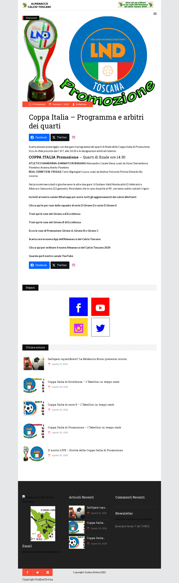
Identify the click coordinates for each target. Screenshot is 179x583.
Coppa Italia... (96, 522)
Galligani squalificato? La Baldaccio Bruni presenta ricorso (87, 359)
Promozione (31, 17)
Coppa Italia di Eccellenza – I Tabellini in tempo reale (83, 381)
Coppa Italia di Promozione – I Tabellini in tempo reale (84, 427)
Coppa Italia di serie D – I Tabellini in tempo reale (81, 404)
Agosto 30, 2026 (59, 386)
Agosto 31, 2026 (59, 364)
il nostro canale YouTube (58, 255)
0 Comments (39, 104)
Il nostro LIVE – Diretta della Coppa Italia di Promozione (85, 450)
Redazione (81, 104)
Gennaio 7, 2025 (60, 104)
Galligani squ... (97, 507)
